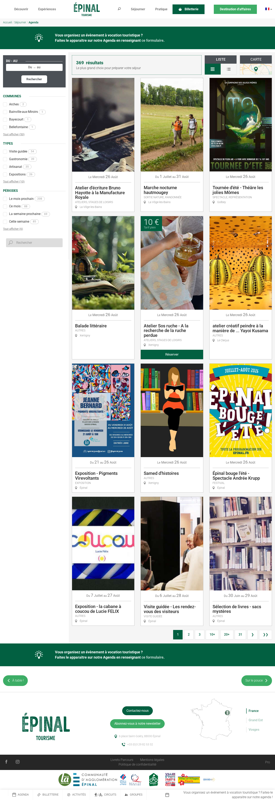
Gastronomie (21, 159)
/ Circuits (107, 794)
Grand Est (256, 720)
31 (240, 634)
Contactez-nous (137, 711)
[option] (220, 795)
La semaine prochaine (28, 214)
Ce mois (18, 206)
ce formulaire (152, 40)
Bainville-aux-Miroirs (26, 112)
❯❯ (265, 634)
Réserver (172, 354)
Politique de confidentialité (137, 764)
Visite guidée (21, 151)
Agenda (23, 794)
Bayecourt (19, 119)
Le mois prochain (25, 199)
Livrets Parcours (122, 760)
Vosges (254, 730)
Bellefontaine (21, 127)
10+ (212, 634)
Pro (267, 762)
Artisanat (19, 167)
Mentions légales (152, 760)
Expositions (20, 174)
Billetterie (50, 794)
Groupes (136, 794)
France (254, 711)
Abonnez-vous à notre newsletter (137, 723)
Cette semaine (22, 221)
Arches (16, 104)
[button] (21, 9)
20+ (227, 634)
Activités (79, 794)
